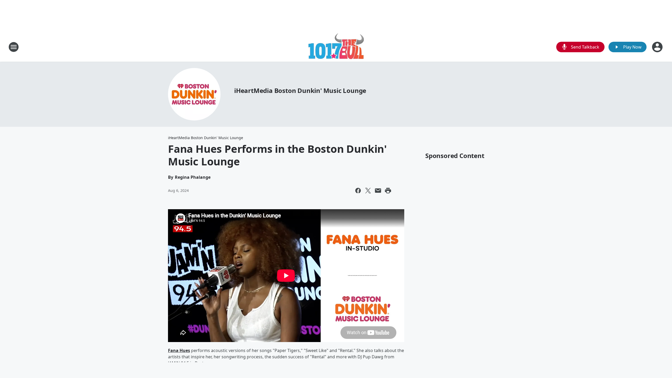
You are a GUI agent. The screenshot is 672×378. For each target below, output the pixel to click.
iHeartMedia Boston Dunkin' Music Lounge (300, 90)
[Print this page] (388, 190)
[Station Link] (336, 47)
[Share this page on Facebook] (358, 190)
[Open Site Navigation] (13, 47)
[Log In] (658, 47)
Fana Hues (179, 350)
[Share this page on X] (368, 190)
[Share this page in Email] (378, 190)
